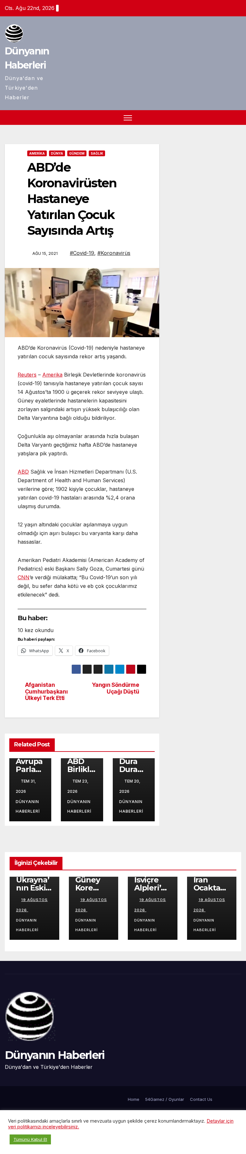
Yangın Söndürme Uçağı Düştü (115, 688)
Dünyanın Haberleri (28, 806)
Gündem (77, 153)
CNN (23, 577)
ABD (23, 471)
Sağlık (97, 153)
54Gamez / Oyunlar (164, 1099)
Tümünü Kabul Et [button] (30, 1139)
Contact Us (201, 1099)
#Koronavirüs (113, 253)
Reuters (27, 374)
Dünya (57, 153)
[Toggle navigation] (128, 118)
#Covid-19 (82, 253)
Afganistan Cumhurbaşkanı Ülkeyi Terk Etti (46, 691)
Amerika (37, 153)
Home (133, 1099)
